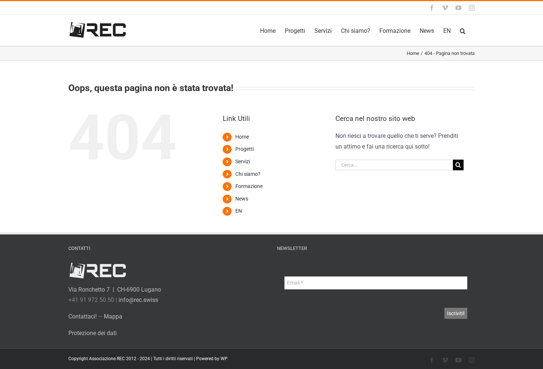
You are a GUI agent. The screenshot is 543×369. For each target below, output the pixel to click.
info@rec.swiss (138, 299)
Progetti (244, 149)
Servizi (242, 161)
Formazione (249, 186)
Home (242, 137)
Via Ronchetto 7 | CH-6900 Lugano (114, 289)
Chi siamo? (247, 174)
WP (224, 358)
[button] (462, 30)
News (241, 199)
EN (238, 211)
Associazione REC (107, 358)
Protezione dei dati (92, 333)
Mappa (113, 316)
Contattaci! (82, 316)
